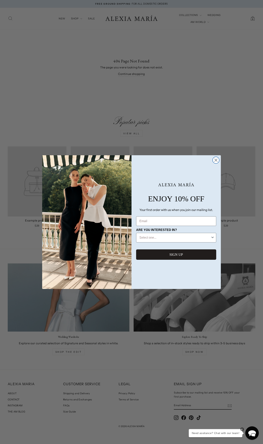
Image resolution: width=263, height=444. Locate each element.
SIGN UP (176, 254)
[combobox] (175, 237)
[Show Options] (212, 237)
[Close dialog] (216, 160)
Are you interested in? (156, 230)
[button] (252, 433)
